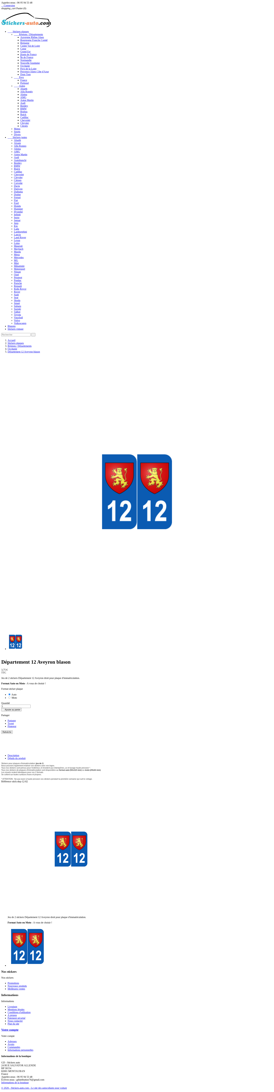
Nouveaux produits (17, 986)
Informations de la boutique (15, 1082)
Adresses (12, 1041)
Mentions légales (16, 1009)
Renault (18, 286)
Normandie (26, 60)
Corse (23, 48)
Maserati (18, 246)
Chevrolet (25, 120)
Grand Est (25, 51)
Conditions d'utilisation (19, 1012)
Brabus (23, 111)
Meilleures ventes (16, 988)
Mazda (17, 251)
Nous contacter (15, 1021)
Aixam (17, 143)
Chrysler (24, 123)
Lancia (17, 234)
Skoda (17, 300)
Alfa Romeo (20, 146)
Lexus (17, 240)
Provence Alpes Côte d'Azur (34, 71)
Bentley (24, 106)
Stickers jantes (17, 137)
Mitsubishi (19, 266)
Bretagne (24, 43)
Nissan (17, 271)
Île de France (26, 57)
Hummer (18, 209)
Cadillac (24, 117)
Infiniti (17, 214)
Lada (16, 229)
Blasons (12, 326)
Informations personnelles (20, 1050)
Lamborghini (20, 231)
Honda (17, 206)
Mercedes (19, 257)
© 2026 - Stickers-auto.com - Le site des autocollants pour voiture (34, 1088)
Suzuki (17, 309)
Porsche (18, 283)
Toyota (17, 314)
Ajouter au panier (11, 709)
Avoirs (11, 1044)
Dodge (17, 194)
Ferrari (17, 197)
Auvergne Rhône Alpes (32, 37)
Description (13, 755)
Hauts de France (28, 54)
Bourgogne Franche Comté (34, 40)
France (23, 80)
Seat (16, 297)
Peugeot (18, 277)
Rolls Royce (20, 289)
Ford (16, 203)
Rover (17, 291)
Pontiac (17, 280)
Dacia (17, 186)
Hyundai (18, 211)
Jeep (16, 223)
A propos (12, 1015)
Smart (17, 303)
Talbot (17, 311)
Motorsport (19, 269)
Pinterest (12, 726)
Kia (16, 226)
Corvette (18, 183)
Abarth (23, 88)
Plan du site (13, 1023)
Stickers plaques (18, 31)
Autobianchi (20, 160)
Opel (16, 274)
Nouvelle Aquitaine (30, 63)
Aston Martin (27, 100)
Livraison (12, 1006)
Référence (6, 781)
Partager (12, 720)
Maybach (18, 249)
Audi (22, 103)
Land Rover (20, 237)
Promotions (13, 983)
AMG (23, 97)
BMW (23, 108)
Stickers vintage (15, 329)
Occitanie (25, 66)
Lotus (17, 243)
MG (16, 260)
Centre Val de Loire (30, 45)
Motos (17, 128)
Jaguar (17, 220)
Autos (19, 86)
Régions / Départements (28, 34)
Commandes (14, 1047)
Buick (23, 114)
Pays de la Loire (28, 68)
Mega (17, 254)
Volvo (17, 320)
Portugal (24, 83)
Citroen (17, 180)
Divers (17, 134)
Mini (16, 263)
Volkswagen (20, 323)
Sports (17, 131)
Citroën (24, 126)
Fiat (16, 200)
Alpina (23, 94)
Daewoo (18, 188)
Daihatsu (18, 191)
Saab (16, 294)
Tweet (11, 723)
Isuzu (16, 217)
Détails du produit (17, 758)
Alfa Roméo (26, 91)
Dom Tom (25, 74)
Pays (19, 77)
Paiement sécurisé (16, 1018)
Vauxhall (18, 317)
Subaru (17, 306)
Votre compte (9, 1029)
